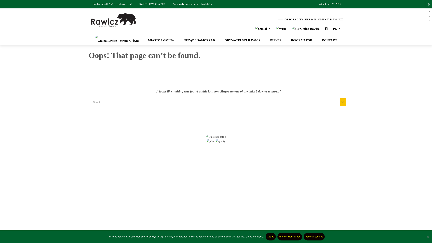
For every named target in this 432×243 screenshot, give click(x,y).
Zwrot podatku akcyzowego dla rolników (192, 4)
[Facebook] (326, 29)
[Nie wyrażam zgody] (427, 239)
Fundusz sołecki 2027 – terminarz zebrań (112, 4)
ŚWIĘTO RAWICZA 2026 (152, 4)
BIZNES (275, 40)
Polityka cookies (314, 236)
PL (335, 28)
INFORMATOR (301, 40)
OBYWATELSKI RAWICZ (243, 40)
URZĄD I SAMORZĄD (199, 40)
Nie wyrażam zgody (289, 236)
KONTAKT (329, 40)
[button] (429, 4)
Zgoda (270, 236)
